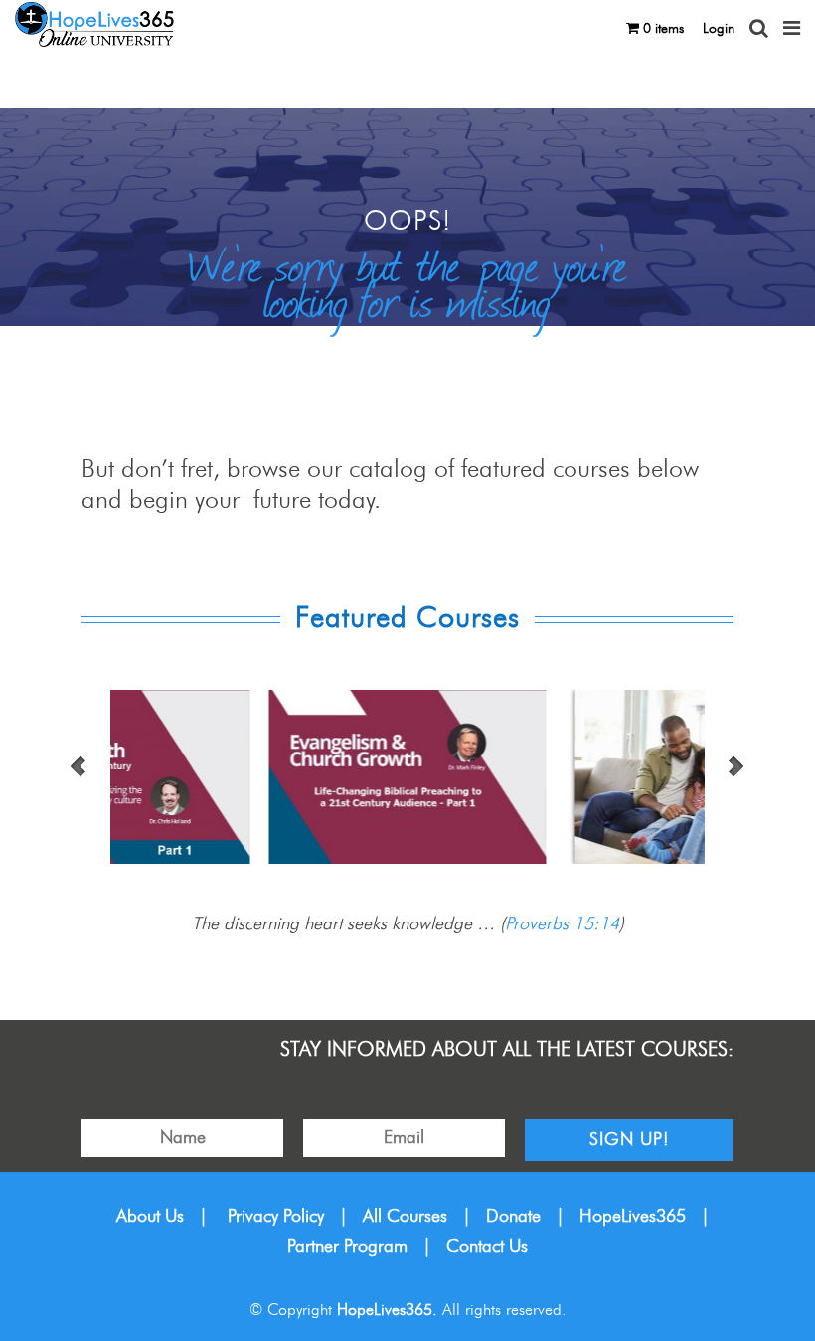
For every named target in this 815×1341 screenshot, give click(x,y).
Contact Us (487, 1247)
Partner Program (347, 1247)
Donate (513, 1217)
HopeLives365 (632, 1217)
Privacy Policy (276, 1217)
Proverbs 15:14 (562, 924)
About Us (150, 1217)
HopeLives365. (387, 1310)
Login (718, 29)
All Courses (405, 1217)
